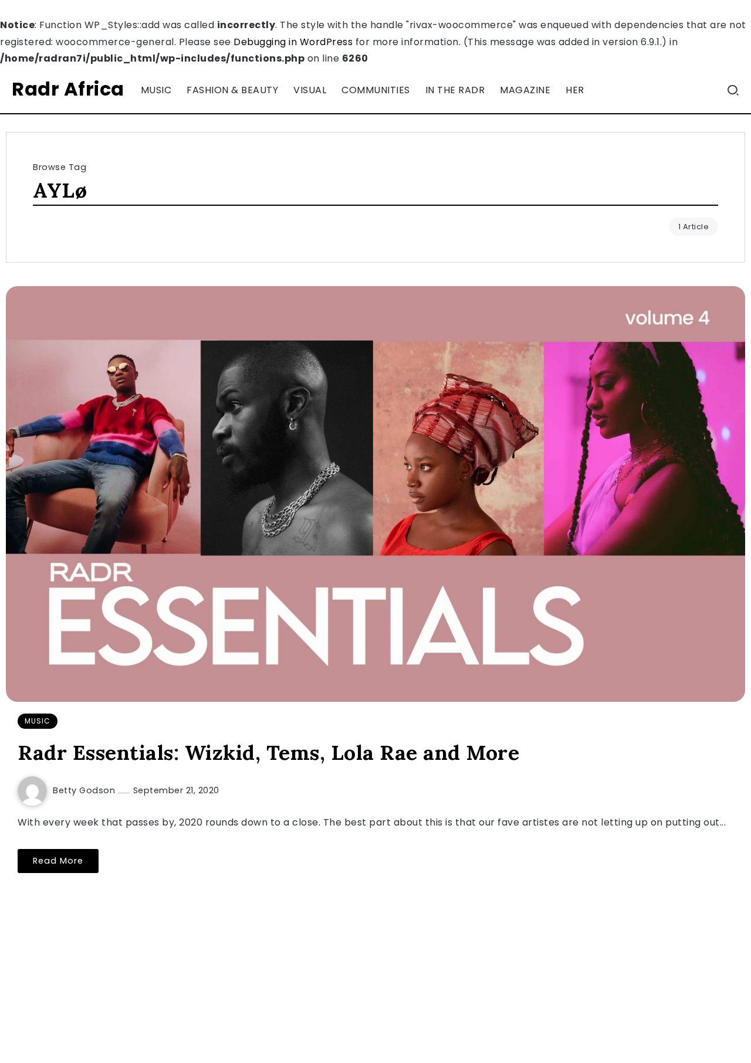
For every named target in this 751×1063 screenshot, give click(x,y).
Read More (58, 861)
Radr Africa (68, 89)
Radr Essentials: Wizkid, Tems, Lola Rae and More (268, 752)
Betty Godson (85, 790)
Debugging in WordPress (293, 42)
